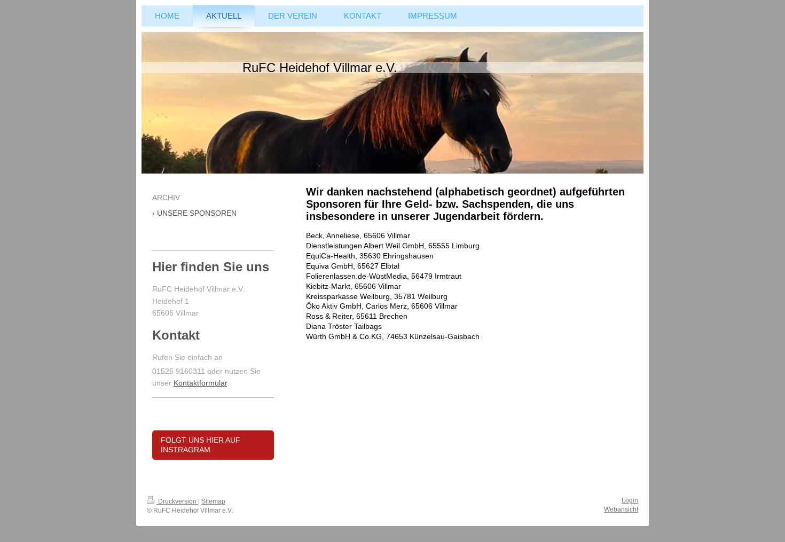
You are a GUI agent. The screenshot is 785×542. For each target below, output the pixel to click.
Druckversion (177, 501)
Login (630, 500)
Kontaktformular (200, 383)
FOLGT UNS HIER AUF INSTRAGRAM (200, 445)
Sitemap (213, 501)
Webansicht (621, 509)
